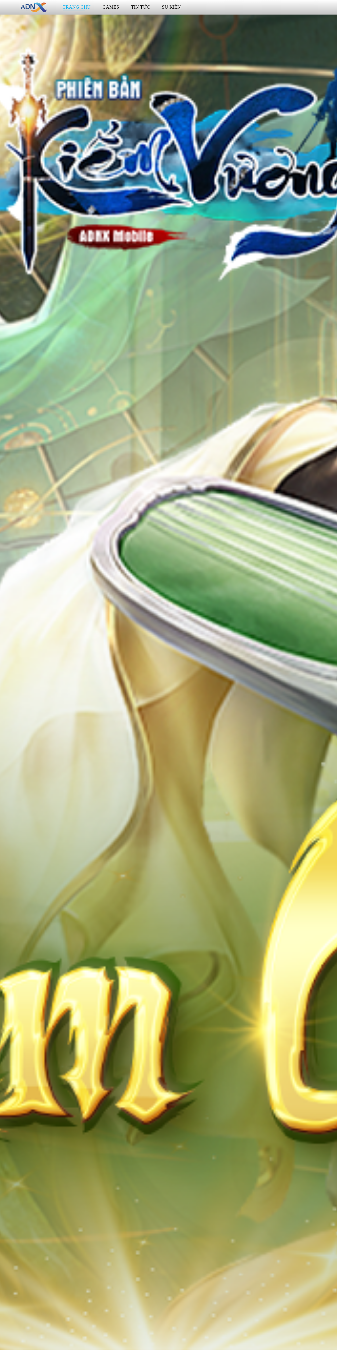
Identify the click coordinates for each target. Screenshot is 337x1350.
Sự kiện (171, 7)
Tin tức (140, 7)
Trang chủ (77, 7)
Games (110, 7)
